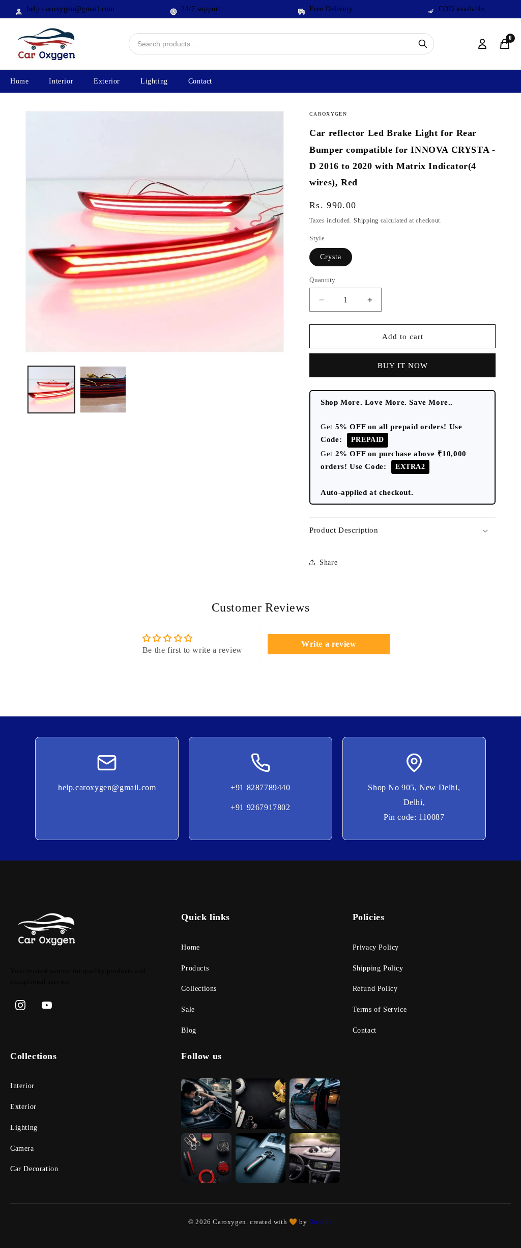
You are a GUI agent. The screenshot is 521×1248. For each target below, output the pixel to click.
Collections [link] (199, 988)
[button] (402, 530)
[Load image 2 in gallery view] (103, 389)
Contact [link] (365, 1030)
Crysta (330, 257)
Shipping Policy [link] (378, 968)
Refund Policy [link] (375, 988)
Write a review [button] (328, 644)
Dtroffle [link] (319, 1222)
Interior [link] (22, 1086)
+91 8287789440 (260, 787)
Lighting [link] (24, 1127)
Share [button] (328, 562)
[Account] (482, 44)
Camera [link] (22, 1148)
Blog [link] (188, 1030)
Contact (200, 81)
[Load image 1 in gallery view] (51, 389)
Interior (61, 81)
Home (19, 81)
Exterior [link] (23, 1107)
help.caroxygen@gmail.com (107, 787)
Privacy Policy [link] (376, 947)
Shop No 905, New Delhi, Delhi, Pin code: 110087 (414, 802)
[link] (89, 931)
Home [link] (190, 947)
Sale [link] (187, 1009)
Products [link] (195, 968)
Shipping (366, 220)
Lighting (154, 81)
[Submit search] (423, 44)
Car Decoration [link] (34, 1169)
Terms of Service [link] (380, 1009)
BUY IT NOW (403, 366)
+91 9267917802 (260, 807)
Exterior (107, 81)
